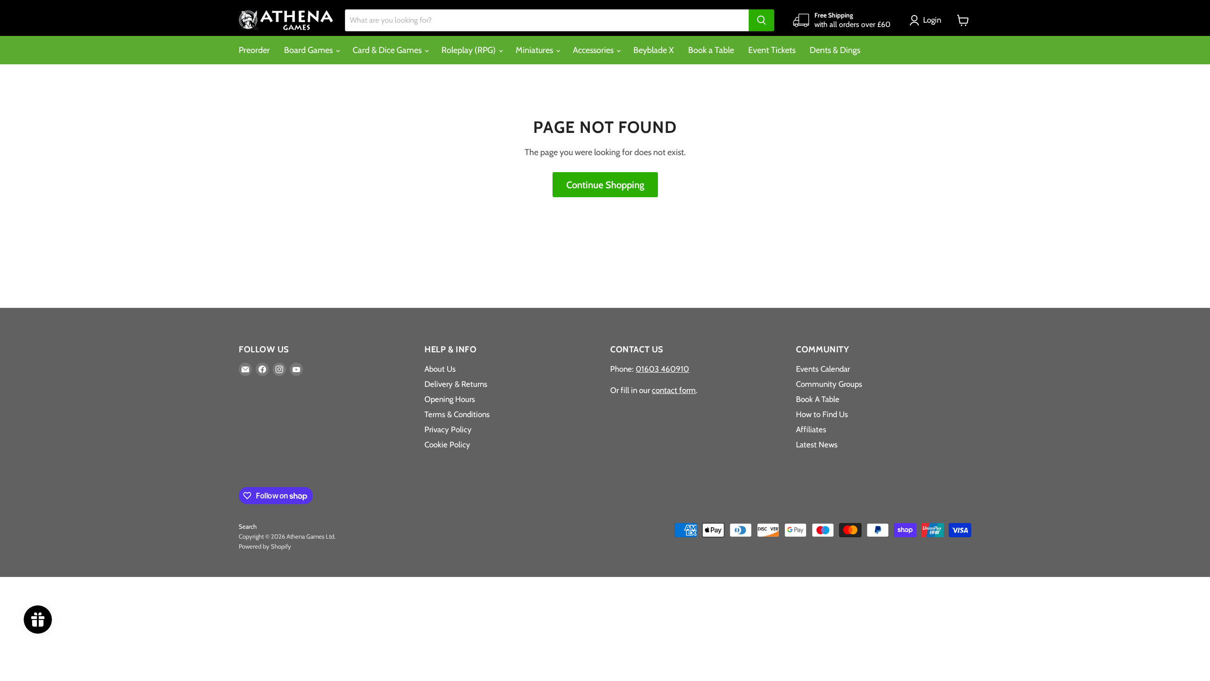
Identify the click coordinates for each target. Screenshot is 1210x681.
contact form (674, 390)
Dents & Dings (835, 50)
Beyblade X (653, 50)
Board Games (309, 50)
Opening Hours (449, 399)
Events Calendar (823, 369)
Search (248, 526)
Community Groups (829, 384)
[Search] (761, 20)
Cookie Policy (447, 444)
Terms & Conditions (457, 414)
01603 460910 (662, 369)
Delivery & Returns (455, 384)
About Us (440, 369)
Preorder (254, 50)
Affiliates (811, 429)
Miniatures (535, 50)
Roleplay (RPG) (469, 50)
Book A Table (817, 399)
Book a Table (711, 50)
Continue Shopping (605, 185)
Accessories (594, 50)
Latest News (817, 444)
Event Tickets (771, 50)
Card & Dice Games (388, 50)
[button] (927, 20)
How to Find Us (822, 414)
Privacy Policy (448, 429)
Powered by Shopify (265, 546)
